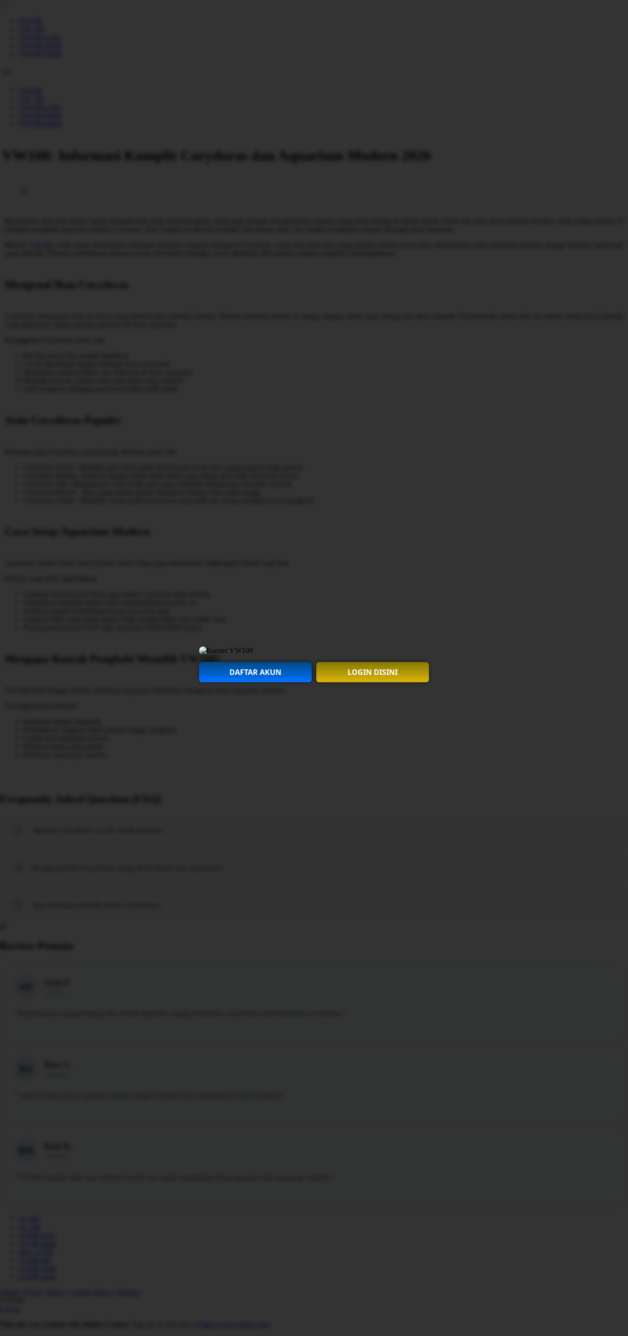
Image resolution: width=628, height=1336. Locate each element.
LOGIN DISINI (373, 672)
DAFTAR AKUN (255, 672)
